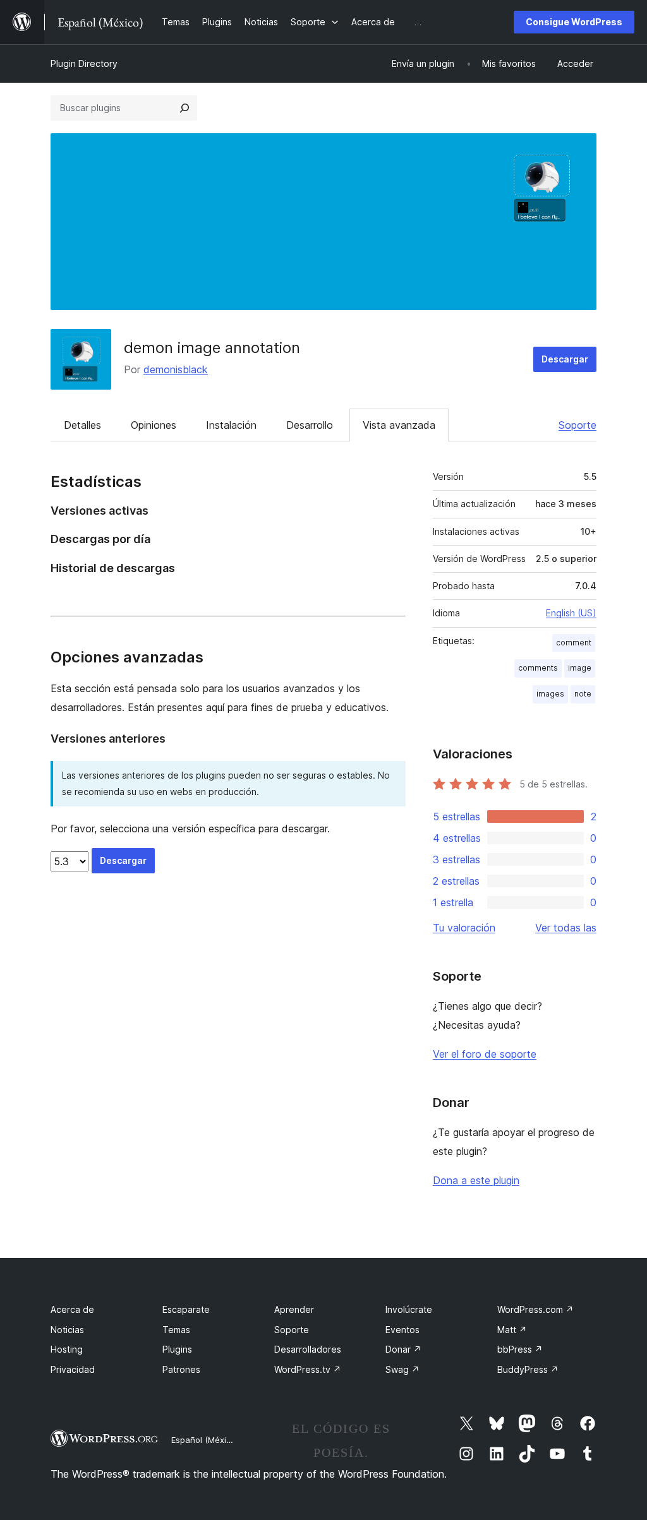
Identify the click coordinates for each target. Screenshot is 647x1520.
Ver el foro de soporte (484, 1054)
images (550, 693)
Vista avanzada (399, 425)
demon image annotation (212, 347)
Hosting (67, 1349)
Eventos (402, 1329)
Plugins (177, 1349)
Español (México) (204, 1440)
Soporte (577, 425)
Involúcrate (408, 1309)
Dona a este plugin (476, 1180)
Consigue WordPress (574, 21)
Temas (176, 1329)
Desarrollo (309, 425)
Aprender (294, 1309)
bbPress (520, 1349)
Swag (402, 1369)
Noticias (67, 1329)
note (582, 693)
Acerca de (72, 1309)
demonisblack (175, 369)
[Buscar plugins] (184, 108)
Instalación (231, 425)
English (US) (571, 612)
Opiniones (153, 425)
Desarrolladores (307, 1349)
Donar (403, 1349)
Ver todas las (565, 927)
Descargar (564, 359)
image (579, 668)
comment (573, 642)
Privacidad (73, 1369)
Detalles (82, 425)
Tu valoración (464, 927)
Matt (512, 1329)
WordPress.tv (307, 1369)
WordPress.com (535, 1309)
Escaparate (186, 1309)
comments (538, 668)
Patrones (181, 1369)
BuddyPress (528, 1369)
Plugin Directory (84, 63)
